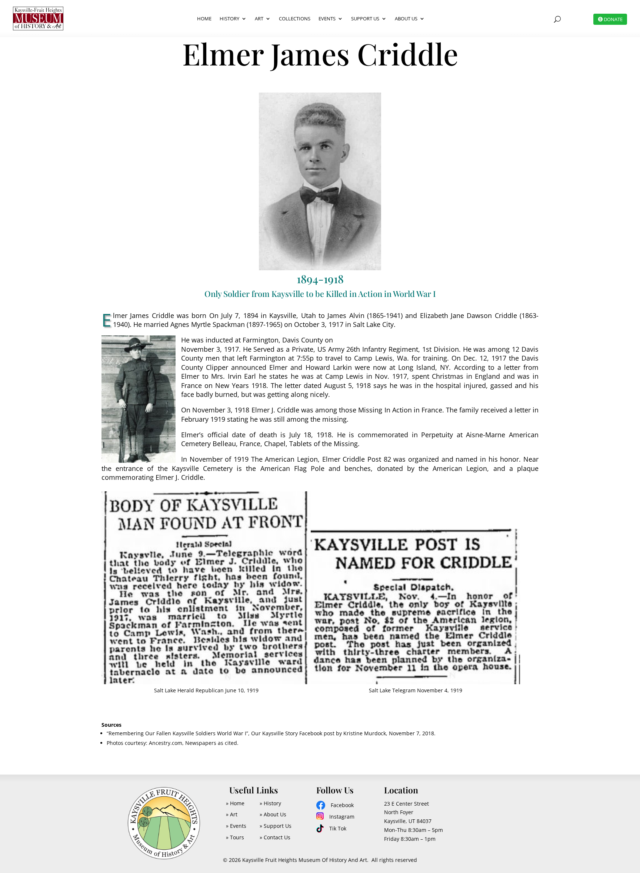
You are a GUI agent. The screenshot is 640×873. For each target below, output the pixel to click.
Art (259, 18)
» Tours (235, 837)
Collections (294, 18)
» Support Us (275, 825)
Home (204, 18)
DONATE (613, 19)
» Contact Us (275, 837)
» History (270, 803)
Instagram (341, 816)
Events (327, 18)
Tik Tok (337, 828)
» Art (231, 814)
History (229, 18)
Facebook (342, 805)
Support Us (365, 18)
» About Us (273, 814)
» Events (236, 825)
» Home (235, 803)
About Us (406, 18)
